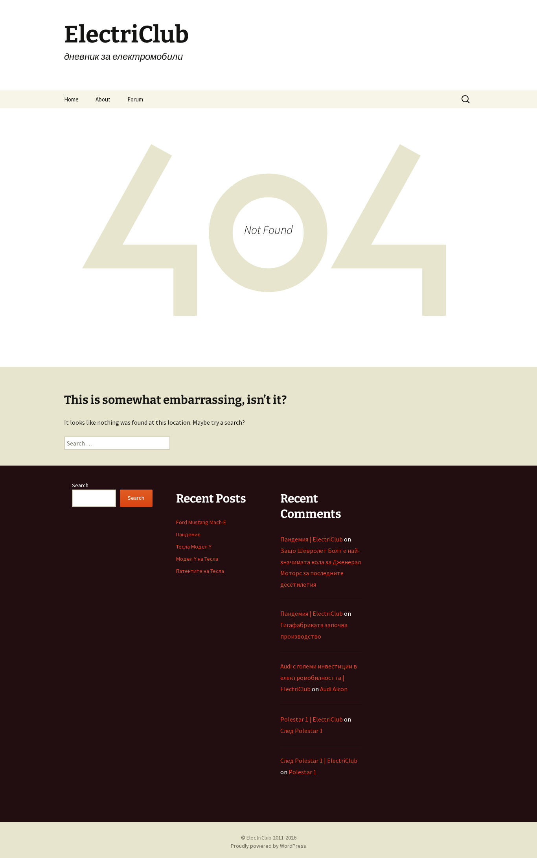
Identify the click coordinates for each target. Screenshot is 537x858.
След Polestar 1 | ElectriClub (318, 760)
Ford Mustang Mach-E (201, 522)
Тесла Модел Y (193, 546)
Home (71, 99)
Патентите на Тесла (200, 570)
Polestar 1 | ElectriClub (311, 719)
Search (80, 485)
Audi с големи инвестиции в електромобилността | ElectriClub (318, 677)
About (103, 99)
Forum (135, 99)
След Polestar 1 (301, 731)
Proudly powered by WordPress (268, 845)
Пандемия (188, 534)
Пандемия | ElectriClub (311, 539)
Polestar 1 (302, 772)
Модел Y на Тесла (197, 558)
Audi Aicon (334, 689)
